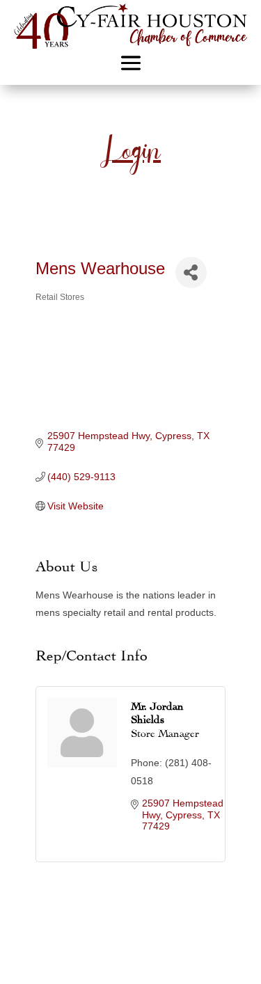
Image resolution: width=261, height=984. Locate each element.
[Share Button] (191, 272)
